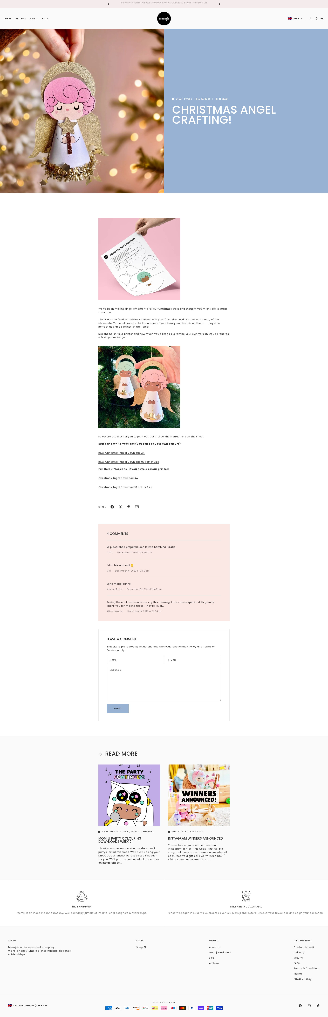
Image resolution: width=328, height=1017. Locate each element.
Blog (45, 18)
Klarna (298, 973)
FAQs (297, 963)
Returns (299, 958)
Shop (8, 18)
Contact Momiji (304, 947)
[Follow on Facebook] (300, 1005)
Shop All (141, 947)
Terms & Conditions (307, 968)
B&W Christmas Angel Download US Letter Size (128, 462)
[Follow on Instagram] (309, 1005)
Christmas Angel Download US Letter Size (125, 487)
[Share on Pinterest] (129, 507)
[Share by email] (137, 507)
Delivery (299, 952)
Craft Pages (184, 98)
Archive (20, 18)
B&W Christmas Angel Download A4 (121, 453)
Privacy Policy (187, 646)
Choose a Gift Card (153, 3)
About (34, 18)
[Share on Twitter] (120, 507)
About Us (215, 947)
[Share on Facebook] (112, 507)
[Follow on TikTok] (318, 1005)
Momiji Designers (220, 952)
